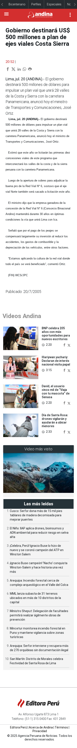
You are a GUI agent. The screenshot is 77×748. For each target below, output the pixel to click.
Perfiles (36, 4)
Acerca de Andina (41, 727)
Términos (61, 727)
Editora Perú (18, 727)
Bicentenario (17, 4)
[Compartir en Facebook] (64, 345)
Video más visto (38, 449)
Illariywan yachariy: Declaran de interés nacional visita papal (56, 360)
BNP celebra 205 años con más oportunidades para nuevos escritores (56, 333)
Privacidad (40, 731)
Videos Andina (22, 316)
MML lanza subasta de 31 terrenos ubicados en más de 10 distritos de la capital (35, 598)
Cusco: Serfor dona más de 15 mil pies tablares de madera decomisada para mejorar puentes (36, 515)
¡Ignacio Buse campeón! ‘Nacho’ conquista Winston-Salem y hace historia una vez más (38, 567)
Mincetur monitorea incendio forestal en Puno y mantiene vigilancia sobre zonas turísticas (37, 633)
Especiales (54, 4)
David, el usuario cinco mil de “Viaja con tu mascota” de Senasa (56, 391)
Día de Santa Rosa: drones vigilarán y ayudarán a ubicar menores (55, 420)
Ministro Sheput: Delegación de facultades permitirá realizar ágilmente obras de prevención (39, 615)
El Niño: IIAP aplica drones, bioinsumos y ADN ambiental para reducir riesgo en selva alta (39, 533)
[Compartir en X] (69, 345)
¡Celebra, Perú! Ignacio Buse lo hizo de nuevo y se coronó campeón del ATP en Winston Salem (37, 550)
